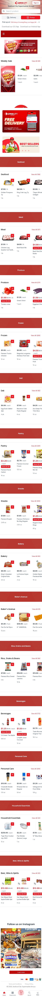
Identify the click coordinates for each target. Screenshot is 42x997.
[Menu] (38, 993)
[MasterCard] (27, 979)
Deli (2, 391)
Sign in (36, 3)
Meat (3, 229)
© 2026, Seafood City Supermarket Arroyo (21, 986)
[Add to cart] (27, 67)
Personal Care (7, 769)
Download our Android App (30, 27)
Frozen (4, 335)
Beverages (6, 713)
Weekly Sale (6, 61)
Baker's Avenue (8, 609)
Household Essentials (10, 818)
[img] (35, 240)
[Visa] (22, 979)
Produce (5, 282)
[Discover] (36, 979)
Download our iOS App (10, 27)
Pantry (4, 446)
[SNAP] (40, 979)
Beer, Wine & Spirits (10, 873)
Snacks (4, 501)
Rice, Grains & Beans (10, 658)
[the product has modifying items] (13, 185)
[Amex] (32, 979)
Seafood (5, 174)
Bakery (4, 556)
